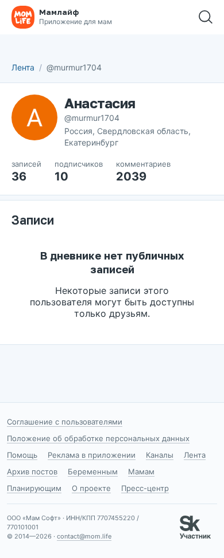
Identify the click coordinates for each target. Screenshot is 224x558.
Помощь (22, 454)
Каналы (159, 454)
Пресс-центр (145, 488)
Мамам (141, 471)
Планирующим (34, 488)
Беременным (93, 471)
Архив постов (32, 471)
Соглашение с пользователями (64, 421)
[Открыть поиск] (206, 17)
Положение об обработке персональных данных (98, 438)
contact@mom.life (84, 536)
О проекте (91, 488)
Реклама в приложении (92, 454)
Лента (22, 67)
